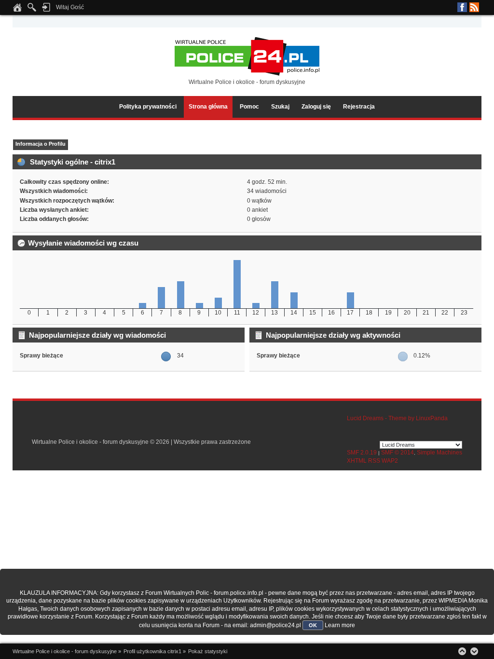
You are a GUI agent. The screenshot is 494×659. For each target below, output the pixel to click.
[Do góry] (462, 651)
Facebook (462, 7)
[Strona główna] (17, 10)
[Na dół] (474, 651)
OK (313, 625)
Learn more (340, 625)
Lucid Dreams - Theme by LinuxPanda (397, 418)
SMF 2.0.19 (362, 452)
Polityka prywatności (148, 106)
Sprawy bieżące (41, 355)
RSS (474, 7)
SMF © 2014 (397, 452)
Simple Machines (439, 452)
